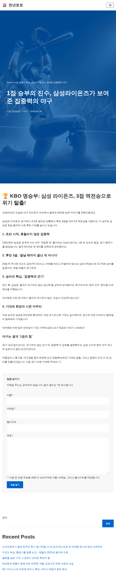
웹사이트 (11, 422)
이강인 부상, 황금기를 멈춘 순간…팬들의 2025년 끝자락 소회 (35, 552)
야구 (25, 111)
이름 (10, 395)
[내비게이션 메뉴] (110, 5)
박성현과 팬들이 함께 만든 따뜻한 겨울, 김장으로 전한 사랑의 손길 (38, 563)
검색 (4, 517)
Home (10, 82)
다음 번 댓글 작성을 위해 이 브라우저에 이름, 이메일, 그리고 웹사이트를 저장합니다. (54, 477)
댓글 (10, 435)
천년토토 (16, 111)
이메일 (11, 408)
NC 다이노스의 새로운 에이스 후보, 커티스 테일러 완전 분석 (34, 569)
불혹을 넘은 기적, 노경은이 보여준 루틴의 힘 (26, 558)
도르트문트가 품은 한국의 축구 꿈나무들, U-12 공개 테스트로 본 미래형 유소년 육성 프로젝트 (52, 546)
